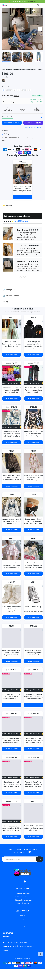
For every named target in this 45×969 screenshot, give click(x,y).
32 (29, 90)
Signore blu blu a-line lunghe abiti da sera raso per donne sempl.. (11, 344)
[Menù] (42, 5)
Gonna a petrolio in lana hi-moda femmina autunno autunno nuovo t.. (11, 477)
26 (7, 90)
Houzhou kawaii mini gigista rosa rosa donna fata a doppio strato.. (11, 565)
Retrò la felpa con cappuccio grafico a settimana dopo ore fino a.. (33, 345)
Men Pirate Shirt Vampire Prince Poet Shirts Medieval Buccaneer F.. (11, 696)
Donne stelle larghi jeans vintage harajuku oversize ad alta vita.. (33, 828)
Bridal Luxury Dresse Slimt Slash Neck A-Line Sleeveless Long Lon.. (33, 477)
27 (11, 90)
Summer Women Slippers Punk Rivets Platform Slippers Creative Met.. (11, 740)
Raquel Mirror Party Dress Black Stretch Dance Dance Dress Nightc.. (33, 433)
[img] (9, 221)
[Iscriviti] (39, 859)
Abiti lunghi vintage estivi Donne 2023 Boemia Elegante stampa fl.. (11, 652)
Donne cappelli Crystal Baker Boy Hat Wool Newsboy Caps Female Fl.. (33, 521)
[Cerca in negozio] (38, 5)
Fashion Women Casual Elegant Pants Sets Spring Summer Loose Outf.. (33, 696)
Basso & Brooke (25, 958)
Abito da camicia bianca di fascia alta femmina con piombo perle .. (11, 521)
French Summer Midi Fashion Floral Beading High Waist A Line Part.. (11, 434)
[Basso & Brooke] (5, 5)
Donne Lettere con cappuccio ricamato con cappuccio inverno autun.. (33, 565)
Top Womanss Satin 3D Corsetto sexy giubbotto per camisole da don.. (33, 652)
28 (14, 90)
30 (22, 90)
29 (18, 90)
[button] (40, 29)
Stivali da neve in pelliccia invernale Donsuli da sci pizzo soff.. (11, 609)
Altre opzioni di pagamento (33, 127)
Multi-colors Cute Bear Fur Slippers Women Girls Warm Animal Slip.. (11, 390)
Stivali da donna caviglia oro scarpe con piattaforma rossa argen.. (33, 609)
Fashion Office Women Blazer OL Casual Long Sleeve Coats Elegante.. (33, 784)
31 (26, 90)
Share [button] (5, 131)
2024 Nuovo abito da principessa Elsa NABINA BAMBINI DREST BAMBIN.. (11, 828)
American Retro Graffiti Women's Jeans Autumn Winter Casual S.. (33, 390)
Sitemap (6, 950)
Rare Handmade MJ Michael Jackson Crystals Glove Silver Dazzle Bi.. (33, 740)
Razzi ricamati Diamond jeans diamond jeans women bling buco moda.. (22, 188)
